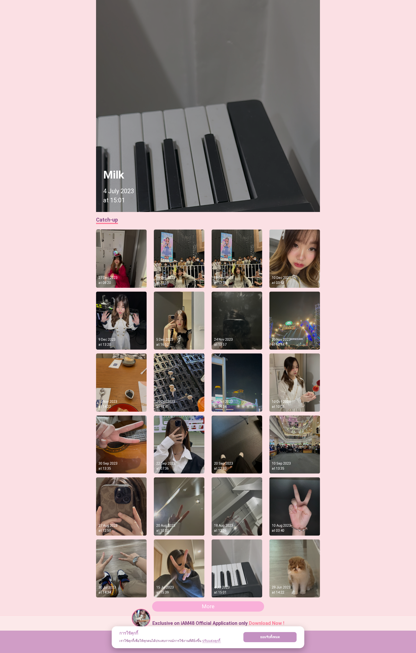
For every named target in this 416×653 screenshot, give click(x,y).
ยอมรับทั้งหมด (270, 637)
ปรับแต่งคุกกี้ (211, 641)
